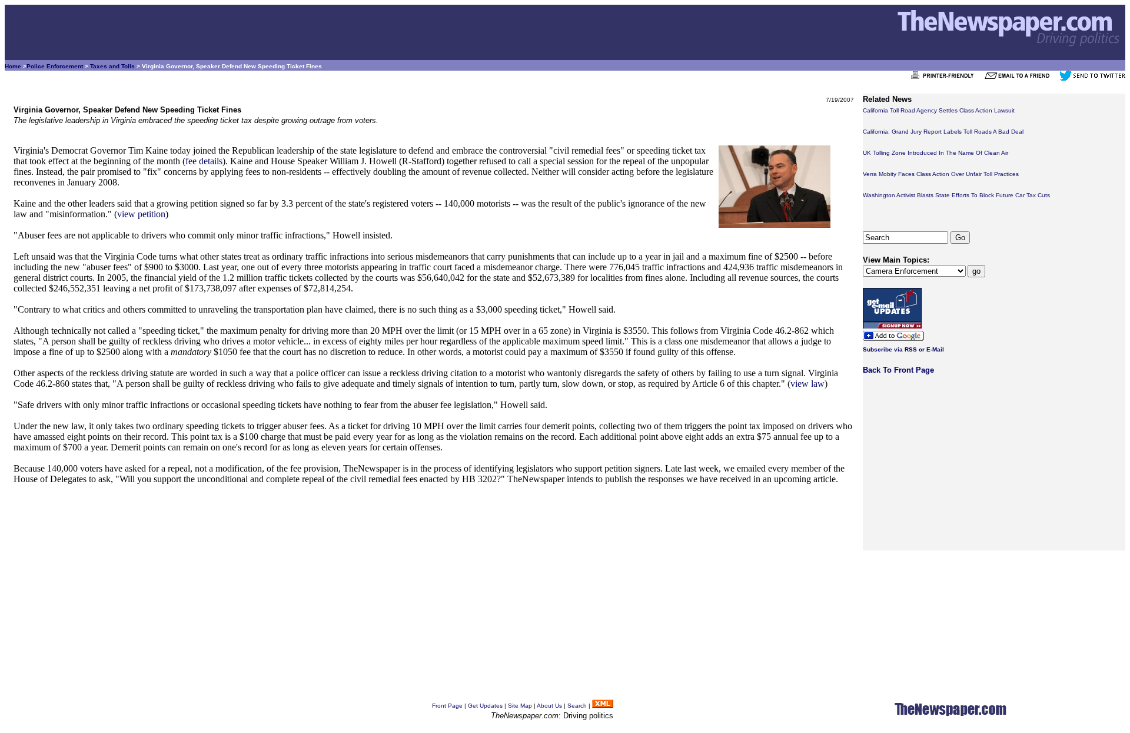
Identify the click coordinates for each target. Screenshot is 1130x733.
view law (807, 384)
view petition (141, 214)
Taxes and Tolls (112, 66)
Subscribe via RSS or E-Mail (903, 349)
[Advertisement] (367, 577)
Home (13, 66)
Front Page (447, 705)
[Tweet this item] (1092, 78)
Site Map (520, 705)
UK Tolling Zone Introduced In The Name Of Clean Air (935, 153)
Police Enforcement (54, 66)
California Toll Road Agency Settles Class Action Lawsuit (939, 110)
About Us (549, 705)
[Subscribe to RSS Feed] (602, 705)
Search (577, 705)
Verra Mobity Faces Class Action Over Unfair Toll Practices (941, 174)
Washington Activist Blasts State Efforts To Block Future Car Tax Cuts (956, 195)
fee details (203, 161)
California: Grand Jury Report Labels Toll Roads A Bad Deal (943, 131)
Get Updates (485, 705)
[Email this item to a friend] (1021, 78)
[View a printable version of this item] (945, 78)
